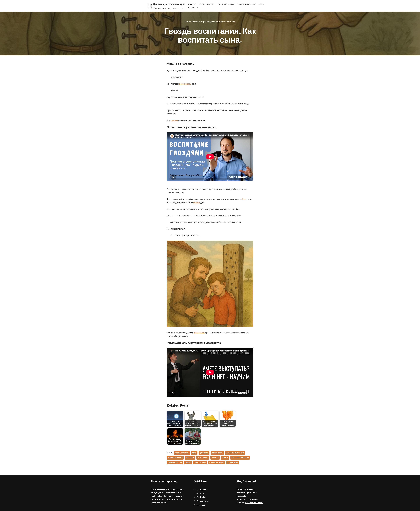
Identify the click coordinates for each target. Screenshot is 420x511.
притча (225, 458)
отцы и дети (203, 458)
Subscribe (201, 505)
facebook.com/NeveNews (248, 499)
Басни (201, 4)
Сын (244, 199)
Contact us (201, 497)
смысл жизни (200, 462)
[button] (195, 4)
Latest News (202, 489)
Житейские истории (225, 4)
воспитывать (185, 84)
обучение (190, 458)
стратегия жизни (216, 462)
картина (174, 120)
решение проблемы (240, 458)
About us (201, 493)
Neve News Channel (253, 502)
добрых (196, 202)
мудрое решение (175, 458)
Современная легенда (246, 4)
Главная (188, 22)
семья (188, 462)
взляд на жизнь (182, 453)
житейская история (235, 453)
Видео (261, 4)
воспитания (199, 332)
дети (194, 453)
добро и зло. (217, 453)
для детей (204, 453)
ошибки (215, 458)
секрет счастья (175, 462)
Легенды (210, 4)
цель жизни (233, 462)
